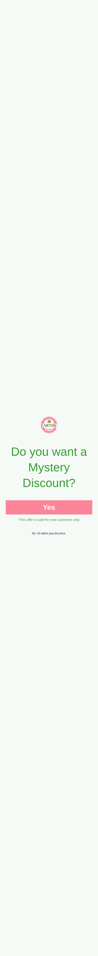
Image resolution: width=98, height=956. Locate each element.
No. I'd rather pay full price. (49, 533)
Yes (49, 507)
